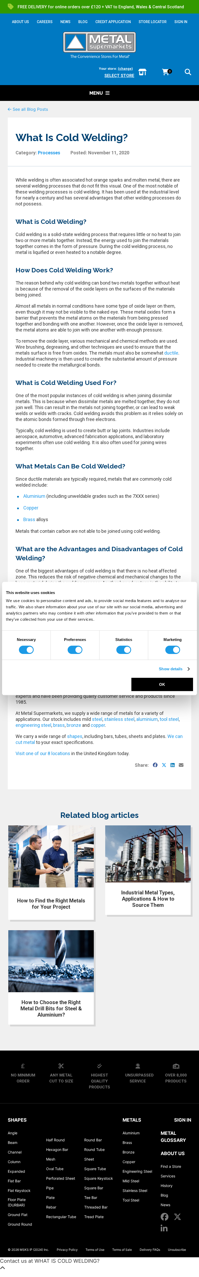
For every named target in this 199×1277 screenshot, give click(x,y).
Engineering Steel (137, 1171)
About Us (173, 1153)
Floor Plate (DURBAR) (17, 1202)
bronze (74, 725)
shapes (74, 736)
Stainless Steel (135, 1190)
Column (14, 1161)
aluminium (147, 719)
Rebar (51, 1207)
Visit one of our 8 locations (43, 753)
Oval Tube (54, 1168)
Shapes (17, 1120)
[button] (188, 72)
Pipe (50, 1188)
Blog (164, 1195)
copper (98, 725)
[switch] (75, 650)
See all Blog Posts (29, 109)
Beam (12, 1142)
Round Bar (93, 1140)
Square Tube (95, 1168)
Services (168, 1176)
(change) (125, 69)
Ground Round (20, 1224)
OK (162, 684)
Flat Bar (14, 1181)
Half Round (55, 1140)
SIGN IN (180, 22)
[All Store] (142, 72)
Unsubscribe (177, 1250)
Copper (30, 507)
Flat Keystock (19, 1190)
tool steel (169, 719)
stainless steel (119, 719)
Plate (50, 1197)
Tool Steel (131, 1200)
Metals (132, 1120)
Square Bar (93, 1188)
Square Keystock (98, 1178)
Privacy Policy (67, 1250)
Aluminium (34, 496)
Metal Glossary (173, 1136)
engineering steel (33, 725)
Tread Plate (94, 1216)
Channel (15, 1152)
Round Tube (94, 1149)
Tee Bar (90, 1197)
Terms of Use (95, 1250)
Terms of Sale (122, 1250)
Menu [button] (96, 93)
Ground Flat (17, 1214)
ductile (171, 353)
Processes (49, 152)
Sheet (89, 1159)
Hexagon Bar (57, 1149)
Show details (170, 669)
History (167, 1185)
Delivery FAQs (150, 1250)
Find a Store (171, 1166)
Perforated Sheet (60, 1178)
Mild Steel (131, 1181)
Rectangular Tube (61, 1216)
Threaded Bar (96, 1207)
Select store (119, 75)
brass (59, 725)
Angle (12, 1133)
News (165, 1205)
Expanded (16, 1171)
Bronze (128, 1152)
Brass (29, 519)
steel (96, 719)
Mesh (50, 1159)
